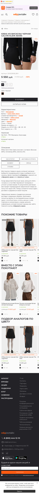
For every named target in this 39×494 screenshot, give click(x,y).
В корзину (19, 99)
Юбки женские (19, 22)
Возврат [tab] (10, 163)
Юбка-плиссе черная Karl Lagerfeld (10, 250)
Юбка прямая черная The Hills (28, 250)
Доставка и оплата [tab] (29, 159)
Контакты (23, 381)
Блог (3, 392)
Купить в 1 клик (19, 104)
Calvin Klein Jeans (14, 114)
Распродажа (7, 398)
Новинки (5, 395)
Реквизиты (23, 386)
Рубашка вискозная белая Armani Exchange (10, 304)
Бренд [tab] (28, 163)
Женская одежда (7, 22)
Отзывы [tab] (10, 166)
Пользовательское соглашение (26, 407)
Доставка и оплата (26, 394)
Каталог (4, 378)
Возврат (22, 396)
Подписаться (19, 472)
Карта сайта (23, 388)
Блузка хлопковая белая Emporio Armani (28, 304)
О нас (21, 378)
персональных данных (28, 475)
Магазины (23, 391)
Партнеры (23, 383)
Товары (17, 20)
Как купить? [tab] (10, 159)
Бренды (4, 382)
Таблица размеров (7, 88)
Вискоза (13, 119)
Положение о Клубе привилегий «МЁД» (26, 414)
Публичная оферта (26, 410)
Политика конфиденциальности (27, 402)
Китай (21, 115)
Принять (19, 491)
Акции (4, 385)
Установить (33, 8)
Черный (9, 121)
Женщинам (25, 20)
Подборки (6, 388)
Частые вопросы (25, 425)
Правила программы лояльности (26, 418)
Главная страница (7, 20)
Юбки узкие (15, 117)
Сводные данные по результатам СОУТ (26, 428)
